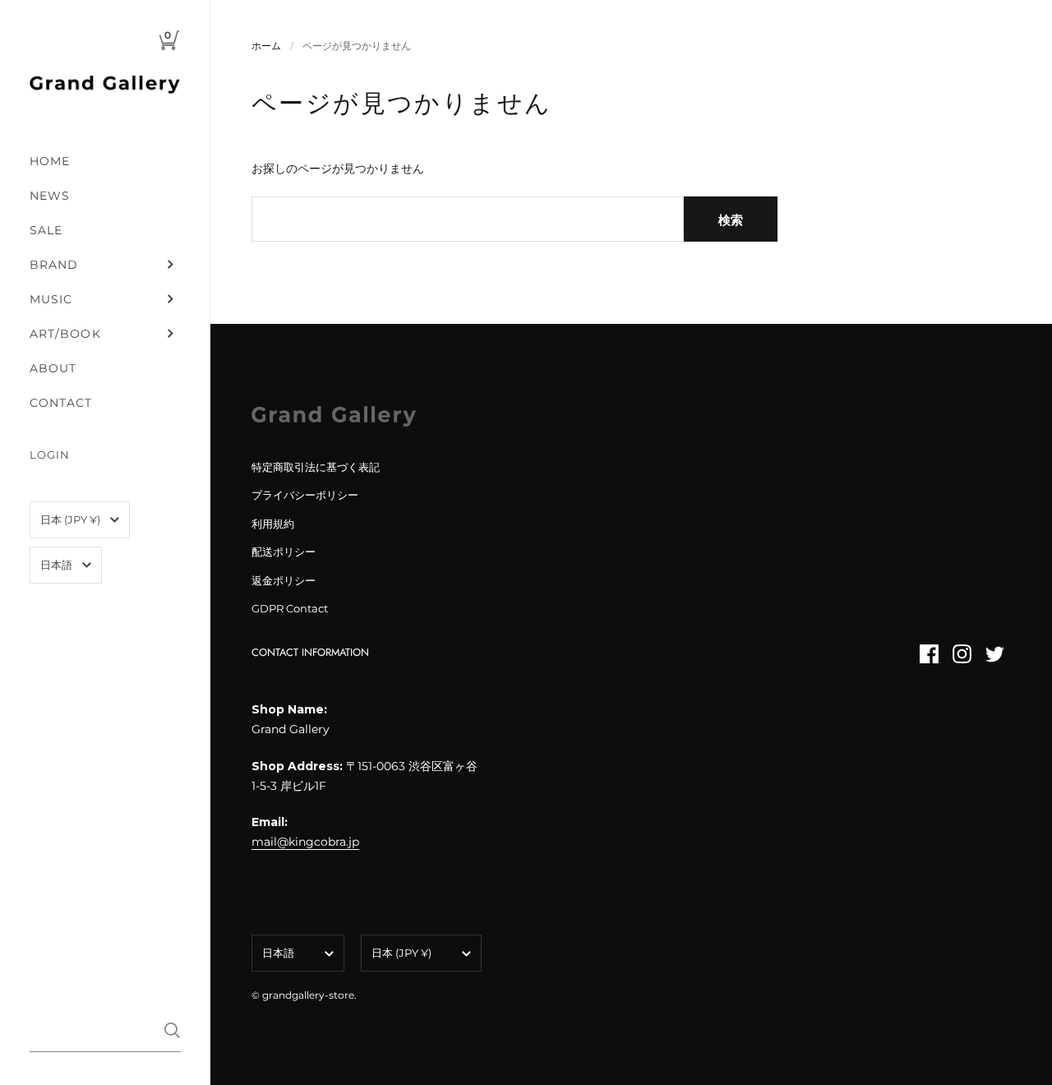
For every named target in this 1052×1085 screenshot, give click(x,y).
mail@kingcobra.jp (305, 841)
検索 (730, 220)
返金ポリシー (283, 580)
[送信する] (172, 1030)
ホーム (266, 45)
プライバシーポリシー (304, 494)
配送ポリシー (283, 551)
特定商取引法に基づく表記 (315, 466)
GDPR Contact (289, 608)
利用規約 (272, 523)
